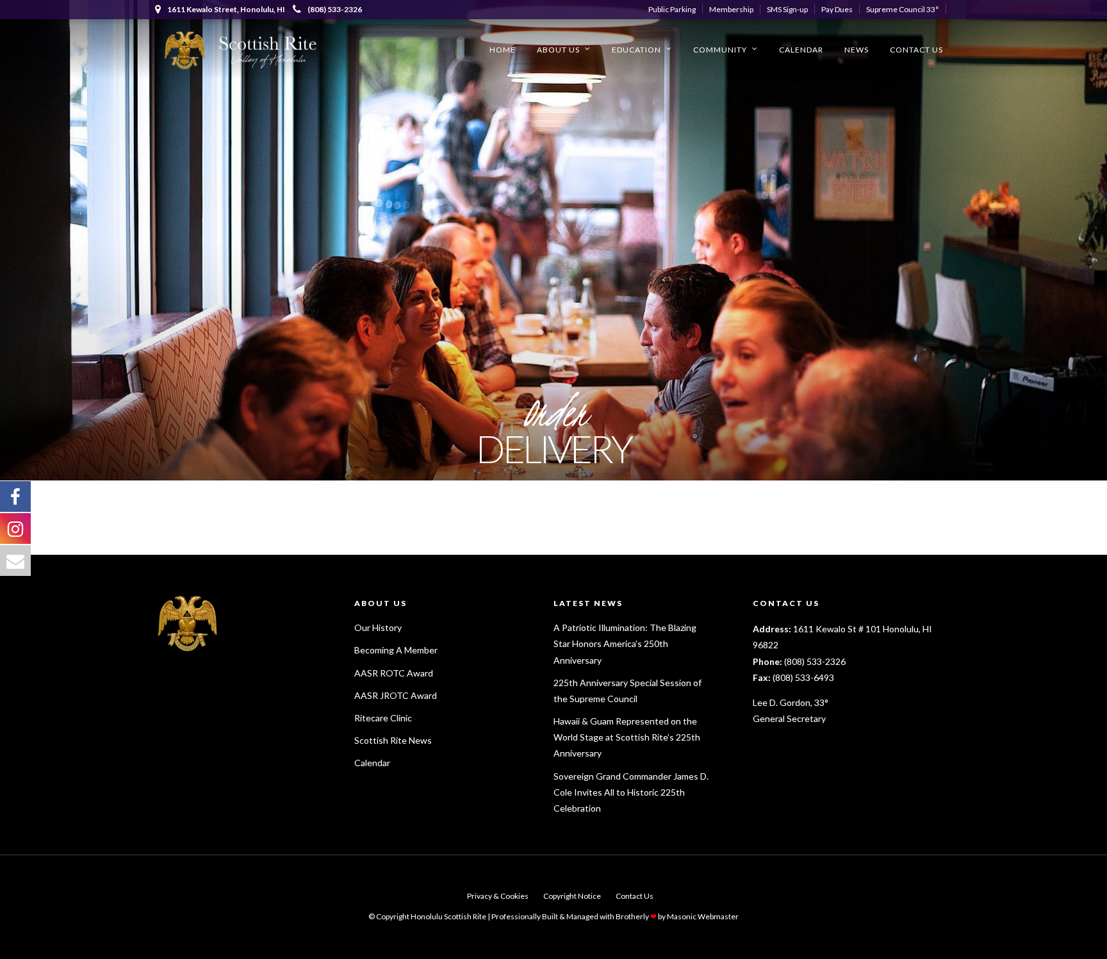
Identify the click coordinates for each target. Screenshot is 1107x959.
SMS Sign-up (787, 9)
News (856, 49)
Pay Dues (837, 9)
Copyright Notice (572, 896)
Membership (731, 9)
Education (636, 49)
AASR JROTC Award (395, 695)
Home (502, 49)
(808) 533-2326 (335, 9)
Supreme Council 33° (902, 9)
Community (720, 49)
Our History (378, 627)
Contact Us (916, 49)
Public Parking (672, 9)
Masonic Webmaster (703, 916)
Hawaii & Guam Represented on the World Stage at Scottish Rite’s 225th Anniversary (627, 737)
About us (558, 49)
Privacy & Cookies (498, 896)
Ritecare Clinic (383, 717)
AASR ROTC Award (393, 673)
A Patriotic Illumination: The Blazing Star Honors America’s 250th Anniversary (625, 643)
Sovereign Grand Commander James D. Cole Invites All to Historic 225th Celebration (631, 792)
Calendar (801, 49)
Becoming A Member (396, 649)
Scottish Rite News (393, 740)
